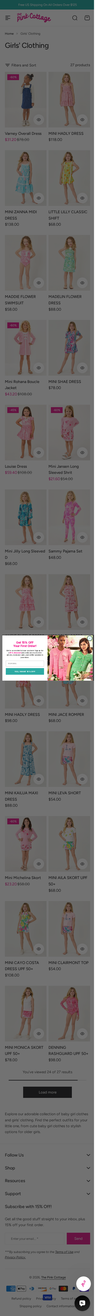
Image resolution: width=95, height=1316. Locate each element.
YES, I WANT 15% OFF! (23, 671)
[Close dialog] (88, 638)
